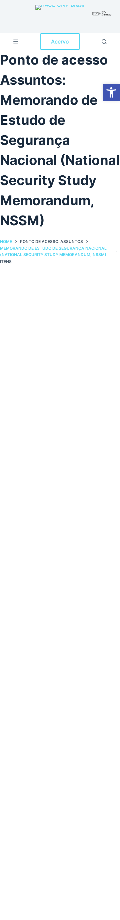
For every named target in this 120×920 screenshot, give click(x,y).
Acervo (60, 41)
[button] (111, 92)
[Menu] (15, 41)
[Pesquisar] (104, 41)
